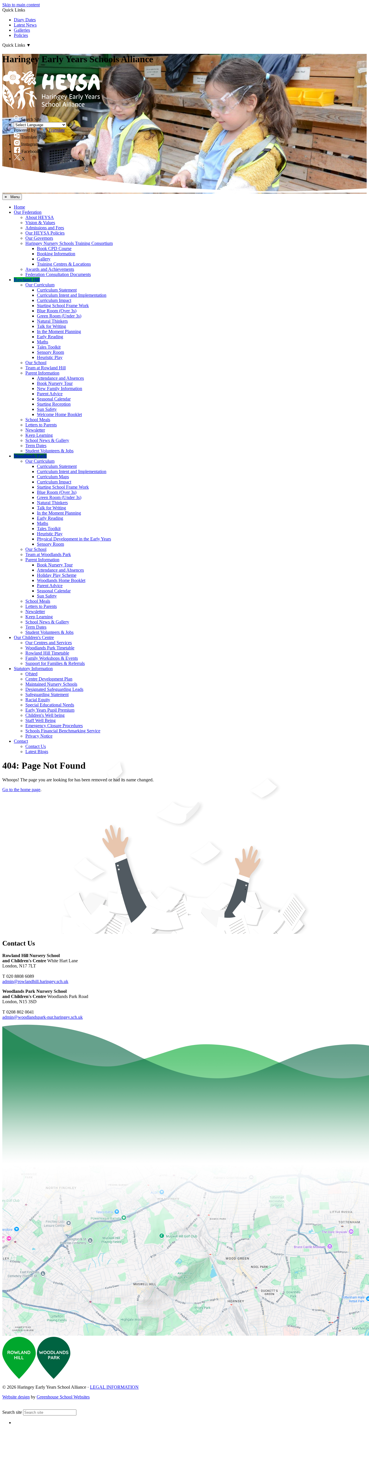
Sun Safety (47, 409)
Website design (16, 1396)
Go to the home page (21, 789)
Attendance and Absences (60, 378)
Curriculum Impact (54, 300)
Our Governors (39, 238)
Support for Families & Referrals (55, 663)
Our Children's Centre (34, 637)
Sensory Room (50, 352)
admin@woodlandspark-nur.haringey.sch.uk (42, 1017)
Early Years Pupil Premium (49, 710)
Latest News (25, 24)
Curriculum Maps (53, 476)
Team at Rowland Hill (45, 367)
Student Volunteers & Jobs (49, 450)
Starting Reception (54, 404)
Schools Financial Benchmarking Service (62, 730)
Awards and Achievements (49, 269)
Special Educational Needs (49, 704)
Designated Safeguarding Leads (54, 689)
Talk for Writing (51, 326)
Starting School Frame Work (63, 305)
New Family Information (59, 388)
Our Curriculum (39, 284)
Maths (42, 341)
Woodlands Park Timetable (49, 647)
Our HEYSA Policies (45, 232)
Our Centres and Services (48, 642)
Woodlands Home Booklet (61, 580)
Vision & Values (40, 222)
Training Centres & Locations (64, 264)
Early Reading (50, 336)
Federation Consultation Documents (58, 274)
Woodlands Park (30, 455)
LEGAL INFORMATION (114, 1387)
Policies (21, 35)
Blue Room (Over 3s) (56, 310)
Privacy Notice (38, 736)
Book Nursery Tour (55, 383)
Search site (12, 1412)
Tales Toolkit (49, 347)
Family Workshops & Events (51, 658)
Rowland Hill (27, 279)
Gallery (43, 258)
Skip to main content (21, 4)
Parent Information (42, 373)
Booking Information (56, 253)
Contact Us (35, 746)
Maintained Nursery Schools (51, 684)
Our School (35, 362)
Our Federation (28, 212)
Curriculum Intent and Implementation (71, 295)
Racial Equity (37, 699)
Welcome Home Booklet (59, 414)
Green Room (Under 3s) (59, 315)
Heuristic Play (50, 357)
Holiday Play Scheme (56, 575)
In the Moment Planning (59, 331)
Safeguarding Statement (47, 694)
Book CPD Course (54, 248)
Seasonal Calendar (54, 398)
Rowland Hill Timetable (47, 653)
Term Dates (35, 445)
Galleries (22, 30)
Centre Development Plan (48, 678)
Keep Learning (39, 435)
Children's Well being (45, 715)
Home (19, 207)
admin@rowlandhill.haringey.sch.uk (35, 981)
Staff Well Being (40, 720)
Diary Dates (25, 19)
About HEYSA (39, 217)
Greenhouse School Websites (63, 1396)
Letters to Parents (41, 424)
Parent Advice (50, 393)
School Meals (37, 419)
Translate (56, 130)
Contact (21, 741)
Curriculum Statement (57, 290)
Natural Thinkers (52, 321)
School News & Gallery (47, 440)
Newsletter (35, 430)
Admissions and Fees (44, 227)
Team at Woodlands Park (48, 554)
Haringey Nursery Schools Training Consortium (69, 243)
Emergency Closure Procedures (54, 725)
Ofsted (31, 673)
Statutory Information (33, 668)
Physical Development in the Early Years (74, 538)
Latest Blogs (36, 751)
